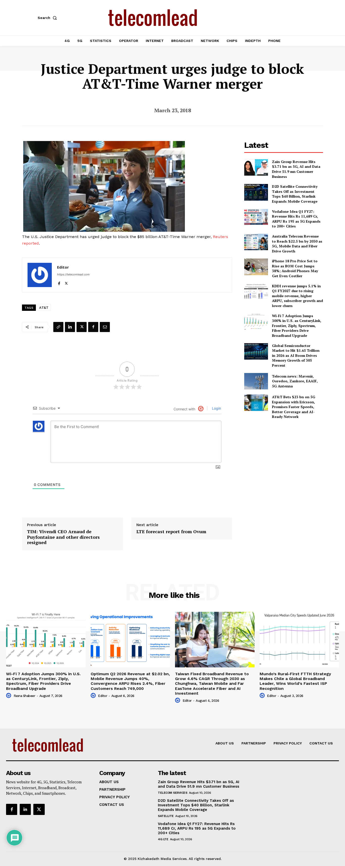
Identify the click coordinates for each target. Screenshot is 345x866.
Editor (63, 267)
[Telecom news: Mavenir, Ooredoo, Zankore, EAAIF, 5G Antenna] (256, 381)
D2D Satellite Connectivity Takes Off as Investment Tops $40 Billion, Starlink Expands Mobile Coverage (294, 194)
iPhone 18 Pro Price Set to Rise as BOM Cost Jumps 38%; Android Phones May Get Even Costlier (295, 268)
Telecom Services (172, 792)
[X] (66, 282)
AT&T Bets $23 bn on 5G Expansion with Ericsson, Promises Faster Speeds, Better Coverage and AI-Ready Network (293, 406)
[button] (48, 17)
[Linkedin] (70, 327)
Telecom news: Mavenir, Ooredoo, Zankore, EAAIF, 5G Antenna (295, 381)
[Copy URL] (58, 327)
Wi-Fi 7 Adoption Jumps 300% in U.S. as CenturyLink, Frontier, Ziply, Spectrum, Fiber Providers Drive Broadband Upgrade (296, 325)
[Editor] (40, 275)
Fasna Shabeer (24, 696)
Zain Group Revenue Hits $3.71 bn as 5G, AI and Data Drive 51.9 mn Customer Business (296, 169)
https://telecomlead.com (73, 274)
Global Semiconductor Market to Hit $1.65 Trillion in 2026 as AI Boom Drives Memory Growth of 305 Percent (295, 355)
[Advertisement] (284, 458)
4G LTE (163, 839)
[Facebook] (59, 282)
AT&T (43, 308)
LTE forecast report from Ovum (171, 531)
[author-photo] (9, 695)
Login (216, 408)
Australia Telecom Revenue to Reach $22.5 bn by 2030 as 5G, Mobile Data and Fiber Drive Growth (297, 243)
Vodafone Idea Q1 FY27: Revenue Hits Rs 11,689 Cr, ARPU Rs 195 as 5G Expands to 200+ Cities (296, 219)
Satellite (166, 816)
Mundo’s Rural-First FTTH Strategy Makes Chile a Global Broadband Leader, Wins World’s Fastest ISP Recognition (295, 681)
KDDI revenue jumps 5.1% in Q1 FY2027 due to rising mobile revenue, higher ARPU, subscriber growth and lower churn (297, 296)
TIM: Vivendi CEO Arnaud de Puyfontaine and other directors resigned (63, 537)
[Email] (105, 327)
